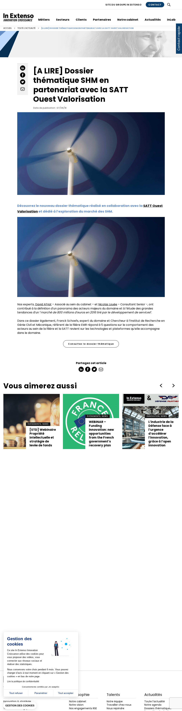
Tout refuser (16, 693)
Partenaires (102, 20)
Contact (155, 4)
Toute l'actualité (26, 28)
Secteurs (62, 20)
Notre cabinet (127, 20)
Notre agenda (152, 705)
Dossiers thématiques (157, 708)
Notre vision (76, 705)
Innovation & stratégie (17, 701)
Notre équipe (115, 701)
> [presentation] (161, 386)
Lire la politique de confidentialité (23, 681)
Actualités (153, 20)
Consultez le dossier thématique (91, 343)
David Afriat (43, 304)
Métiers (44, 20)
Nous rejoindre (115, 708)
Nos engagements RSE (83, 708)
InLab (171, 20)
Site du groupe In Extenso (123, 4)
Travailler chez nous (119, 705)
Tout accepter (65, 693)
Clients (81, 20)
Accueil (7, 28)
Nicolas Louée (107, 304)
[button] (19, 705)
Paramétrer (40, 693)
